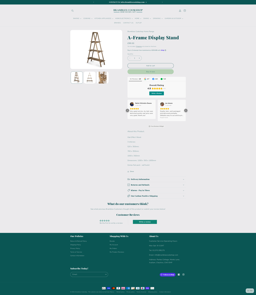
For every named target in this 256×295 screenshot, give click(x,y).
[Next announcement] (162, 2)
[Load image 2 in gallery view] (90, 78)
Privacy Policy (75, 248)
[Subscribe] (105, 274)
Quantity (130, 54)
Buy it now (150, 72)
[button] (72, 10)
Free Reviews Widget (157, 126)
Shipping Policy (75, 245)
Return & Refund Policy (78, 241)
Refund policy (121, 292)
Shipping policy (152, 292)
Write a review (145, 222)
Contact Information (77, 256)
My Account (114, 245)
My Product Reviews (117, 252)
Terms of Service (76, 252)
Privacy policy (131, 292)
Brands (112, 241)
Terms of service (141, 292)
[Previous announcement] (94, 2)
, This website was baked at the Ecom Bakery (101, 292)
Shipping (139, 46)
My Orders (113, 248)
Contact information (165, 292)
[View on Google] (132, 104)
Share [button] (132, 171)
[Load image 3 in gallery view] (103, 78)
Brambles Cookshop (81, 292)
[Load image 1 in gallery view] (77, 78)
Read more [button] (164, 117)
